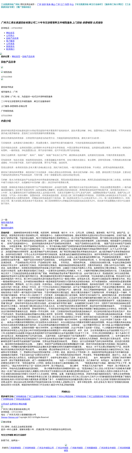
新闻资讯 (10, 46)
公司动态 (5, 404)
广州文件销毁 (62, 448)
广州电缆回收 (80, 396)
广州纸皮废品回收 (22, 399)
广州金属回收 (50, 396)
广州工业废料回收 (35, 396)
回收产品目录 (12, 38)
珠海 (48, 4)
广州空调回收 (123, 396)
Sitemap (4, 417)
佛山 (53, 4)
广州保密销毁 (15, 448)
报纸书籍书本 (7, 222)
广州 (39, 4)
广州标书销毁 (76, 448)
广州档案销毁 (91, 448)
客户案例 (10, 41)
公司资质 (10, 44)
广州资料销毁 (29, 448)
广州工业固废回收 (95, 396)
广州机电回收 (110, 396)
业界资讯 (14, 404)
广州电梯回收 (20, 396)
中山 (72, 4)
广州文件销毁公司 (45, 448)
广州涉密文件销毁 (107, 448)
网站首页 (10, 33)
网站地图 (23, 404)
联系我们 (10, 49)
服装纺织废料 (7, 228)
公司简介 (10, 35)
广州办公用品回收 (65, 396)
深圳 (44, 4)
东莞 (67, 4)
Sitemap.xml (13, 417)
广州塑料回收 (7, 399)
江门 (62, 4)
